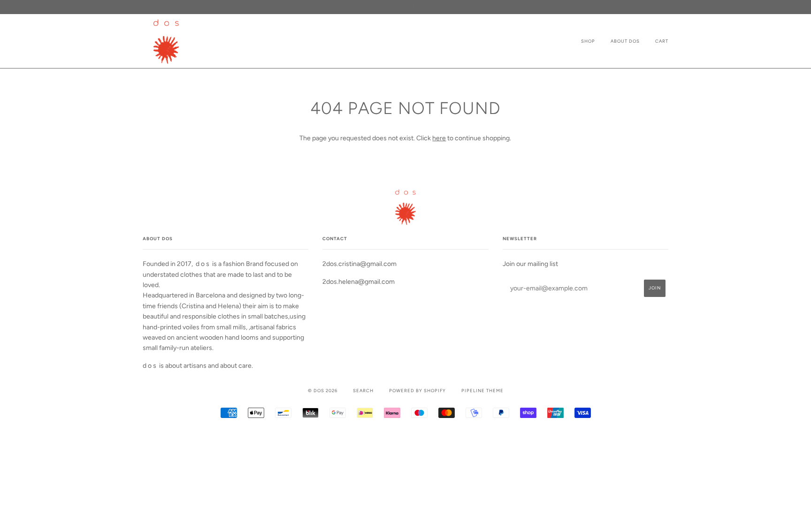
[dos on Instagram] (406, 437)
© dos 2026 (322, 390)
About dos (625, 41)
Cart (661, 41)
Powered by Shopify (417, 390)
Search (363, 390)
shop (588, 41)
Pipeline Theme (482, 390)
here (439, 138)
